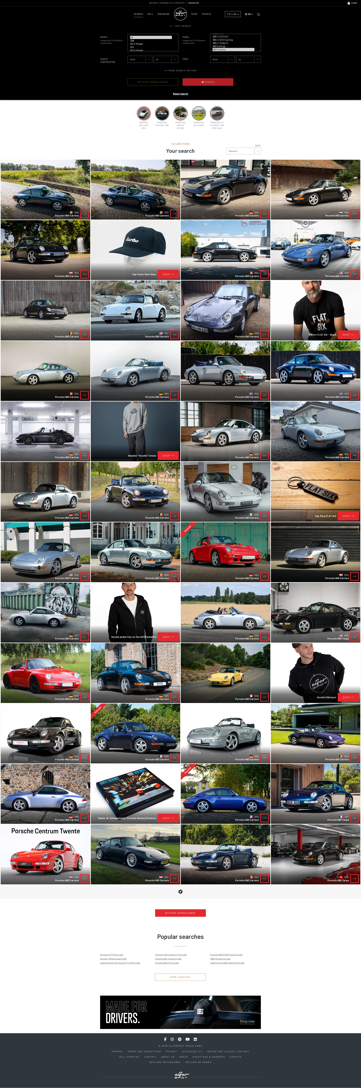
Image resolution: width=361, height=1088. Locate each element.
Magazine (164, 14)
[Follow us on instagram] (172, 1039)
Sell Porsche (129, 1057)
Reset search (180, 93)
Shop (194, 14)
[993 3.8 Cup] (233, 46)
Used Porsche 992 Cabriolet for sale (227, 962)
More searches (180, 977)
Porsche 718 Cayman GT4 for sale (171, 954)
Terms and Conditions (144, 1051)
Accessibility (192, 1051)
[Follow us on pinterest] (179, 1039)
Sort (258, 145)
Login (354, 3)
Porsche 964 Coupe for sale (168, 958)
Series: (104, 37)
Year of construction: (107, 60)
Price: (186, 59)
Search (138, 14)
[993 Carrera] (233, 49)
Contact (150, 1057)
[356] (151, 40)
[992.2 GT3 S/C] (233, 36)
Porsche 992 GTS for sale (167, 962)
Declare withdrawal (165, 1062)
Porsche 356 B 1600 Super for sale (226, 954)
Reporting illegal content (228, 1051)
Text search (182, 26)
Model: (186, 37)
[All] (151, 37)
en (249, 14)
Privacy (171, 1051)
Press (184, 1057)
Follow (231, 14)
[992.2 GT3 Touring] (233, 39)
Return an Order (199, 1062)
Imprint (117, 1051)
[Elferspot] (180, 14)
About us (168, 1057)
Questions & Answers (209, 1057)
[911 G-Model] (151, 50)
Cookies (236, 1057)
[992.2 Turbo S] (233, 43)
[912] (151, 47)
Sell (150, 14)
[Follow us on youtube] (187, 1039)
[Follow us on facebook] (165, 1039)
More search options (182, 70)
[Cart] (258, 14)
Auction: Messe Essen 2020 (113, 958)
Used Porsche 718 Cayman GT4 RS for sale (120, 962)
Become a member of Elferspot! (174, 3)
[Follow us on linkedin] (195, 1039)
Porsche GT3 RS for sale (111, 954)
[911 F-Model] (151, 43)
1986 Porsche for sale (220, 958)
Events (206, 14)
